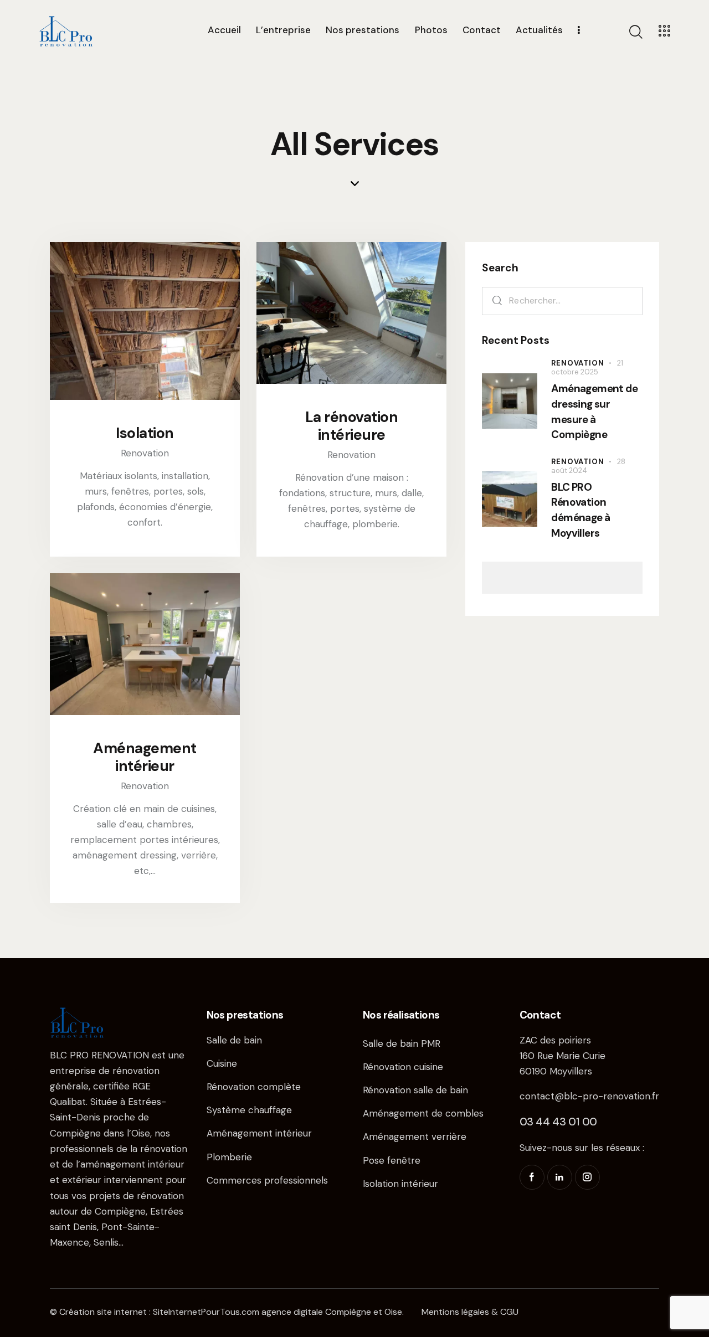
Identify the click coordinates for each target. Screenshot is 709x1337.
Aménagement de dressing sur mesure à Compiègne (594, 412)
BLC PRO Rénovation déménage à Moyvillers (580, 510)
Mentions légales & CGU (470, 1312)
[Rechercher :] (562, 301)
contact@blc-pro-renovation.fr (589, 1096)
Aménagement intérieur (145, 757)
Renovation (145, 453)
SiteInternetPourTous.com (206, 1312)
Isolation (145, 433)
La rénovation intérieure (351, 426)
